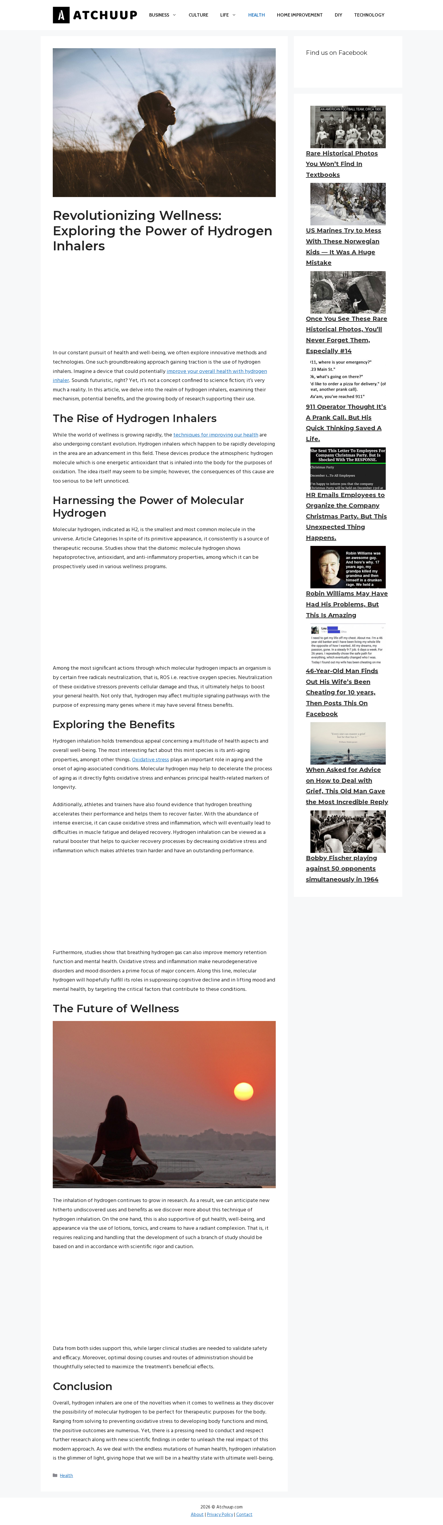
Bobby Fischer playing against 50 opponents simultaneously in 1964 (342, 868)
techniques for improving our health (215, 435)
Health (256, 15)
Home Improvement (300, 15)
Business (159, 15)
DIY (338, 15)
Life (224, 15)
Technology (369, 15)
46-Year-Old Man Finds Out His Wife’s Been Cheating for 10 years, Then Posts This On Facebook (342, 692)
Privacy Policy (220, 1514)
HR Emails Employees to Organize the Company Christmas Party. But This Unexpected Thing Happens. (346, 516)
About (197, 1514)
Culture (198, 15)
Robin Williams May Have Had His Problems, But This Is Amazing (347, 604)
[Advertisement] (164, 306)
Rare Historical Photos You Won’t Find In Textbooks (342, 164)
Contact (244, 1514)
